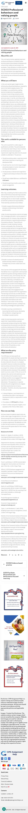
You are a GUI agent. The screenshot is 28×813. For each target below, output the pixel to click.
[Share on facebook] (9, 555)
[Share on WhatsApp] (21, 555)
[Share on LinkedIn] (15, 555)
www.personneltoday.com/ (8, 505)
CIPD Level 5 (4, 6)
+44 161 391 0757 (8, 798)
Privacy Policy (4, 776)
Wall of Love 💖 (5, 787)
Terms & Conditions (6, 781)
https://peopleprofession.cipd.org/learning (12, 533)
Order (18, 2)
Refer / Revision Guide (7, 784)
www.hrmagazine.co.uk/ (7, 483)
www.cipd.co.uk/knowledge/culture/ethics (12, 550)
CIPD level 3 (6, 180)
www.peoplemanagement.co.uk (9, 499)
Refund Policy (4, 778)
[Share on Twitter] (12, 555)
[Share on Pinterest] (18, 555)
